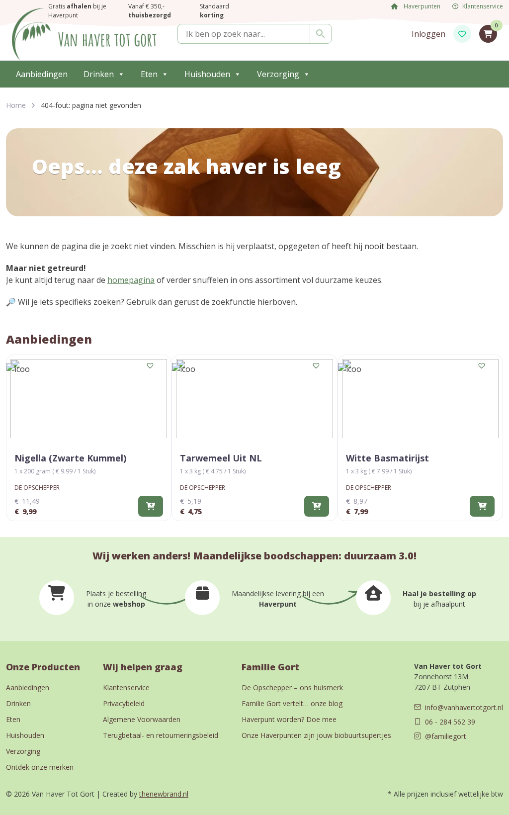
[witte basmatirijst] (420, 398)
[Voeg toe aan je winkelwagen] (150, 506)
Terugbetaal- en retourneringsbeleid (160, 735)
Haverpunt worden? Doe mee (289, 719)
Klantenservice (126, 687)
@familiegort (445, 736)
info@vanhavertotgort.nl (464, 707)
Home (16, 105)
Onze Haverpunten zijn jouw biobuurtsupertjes (316, 735)
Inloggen (428, 33)
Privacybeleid (124, 703)
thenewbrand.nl (163, 794)
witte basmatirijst (387, 458)
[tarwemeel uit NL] (254, 398)
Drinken (99, 74)
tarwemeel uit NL (221, 458)
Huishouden (207, 74)
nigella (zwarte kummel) (70, 458)
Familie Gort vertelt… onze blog (292, 703)
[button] (150, 366)
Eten (149, 74)
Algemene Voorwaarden (141, 719)
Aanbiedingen (42, 74)
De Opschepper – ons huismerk (292, 687)
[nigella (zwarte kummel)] (88, 398)
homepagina (131, 279)
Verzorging (278, 74)
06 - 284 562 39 (450, 721)
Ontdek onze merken (40, 767)
